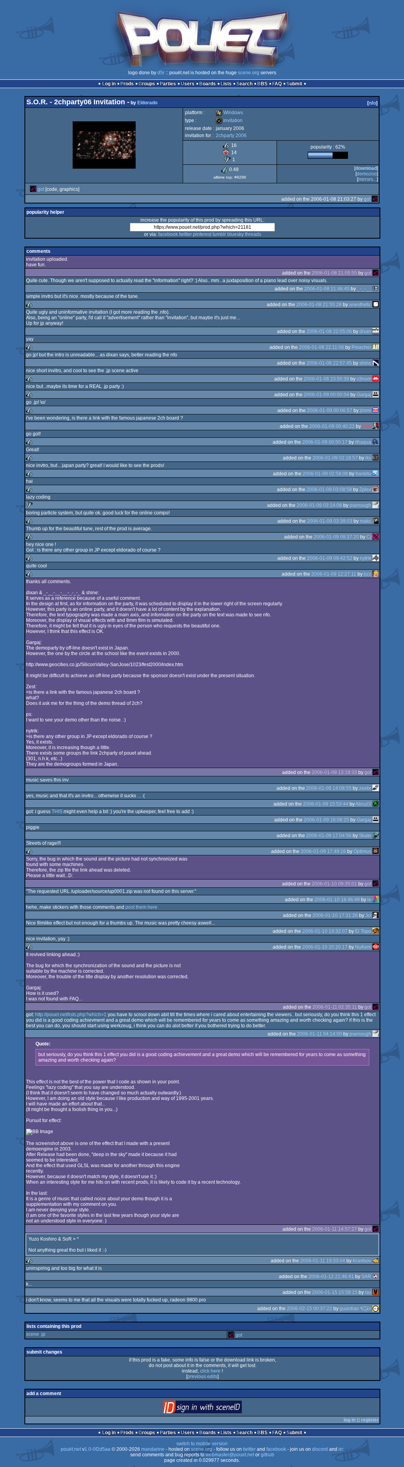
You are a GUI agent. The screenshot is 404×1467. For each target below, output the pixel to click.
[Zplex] (375, 489)
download (366, 168)
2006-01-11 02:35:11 (334, 1007)
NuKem (363, 947)
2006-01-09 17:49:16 (323, 851)
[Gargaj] (375, 394)
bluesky (235, 234)
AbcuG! (363, 804)
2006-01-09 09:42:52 (329, 558)
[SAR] (375, 1276)
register (370, 1420)
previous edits (202, 1376)
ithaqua (363, 442)
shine (365, 363)
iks (368, 458)
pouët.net (71, 1449)
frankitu (363, 473)
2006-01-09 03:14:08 (319, 505)
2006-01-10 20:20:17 (325, 947)
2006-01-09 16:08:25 (326, 820)
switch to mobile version (202, 1443)
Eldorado (147, 102)
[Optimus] (375, 851)
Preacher (361, 347)
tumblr (219, 234)
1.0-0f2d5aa (97, 1449)
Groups (146, 84)
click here (210, 1371)
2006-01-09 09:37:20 (336, 537)
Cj (369, 537)
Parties (168, 84)
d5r (161, 72)
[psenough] (375, 505)
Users (188, 84)
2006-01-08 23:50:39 (326, 379)
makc (365, 521)
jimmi (365, 410)
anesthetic (360, 304)
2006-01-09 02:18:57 (335, 458)
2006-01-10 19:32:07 (325, 931)
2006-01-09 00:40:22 (332, 426)
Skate (365, 835)
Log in (109, 84)
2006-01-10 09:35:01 (334, 884)
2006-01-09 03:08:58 (329, 489)
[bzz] (375, 574)
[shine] (375, 363)
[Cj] (375, 537)
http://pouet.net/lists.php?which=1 (71, 1014)
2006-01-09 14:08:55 (329, 788)
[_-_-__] (375, 289)
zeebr (365, 788)
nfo (372, 103)
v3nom (364, 379)
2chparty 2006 (231, 135)
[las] (375, 1292)
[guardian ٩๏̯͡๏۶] (375, 1308)
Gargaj (364, 394)
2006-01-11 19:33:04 (322, 1261)
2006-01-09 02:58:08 (325, 473)
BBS (262, 84)
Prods (127, 84)
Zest (366, 426)
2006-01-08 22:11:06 (321, 347)
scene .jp (35, 1334)
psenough (360, 505)
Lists (226, 84)
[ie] (375, 899)
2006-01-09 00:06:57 (329, 410)
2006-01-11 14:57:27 (334, 1229)
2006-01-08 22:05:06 (329, 331)
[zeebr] (375, 788)
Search (244, 84)
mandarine (153, 1449)
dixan (365, 331)
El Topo (363, 931)
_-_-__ (364, 289)
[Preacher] (375, 347)
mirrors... (367, 179)
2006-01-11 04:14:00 (319, 1034)
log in (349, 1420)
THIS (57, 811)
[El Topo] (375, 931)
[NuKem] (375, 947)
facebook (168, 234)
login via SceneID (215, 1408)
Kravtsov (362, 1261)
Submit (294, 84)
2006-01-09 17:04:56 (329, 835)
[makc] (375, 521)
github (267, 1455)
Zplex (365, 489)
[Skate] (375, 835)
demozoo (367, 174)
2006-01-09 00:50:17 (325, 442)
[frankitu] (375, 473)
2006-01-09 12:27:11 (333, 574)
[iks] (375, 458)
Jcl (368, 915)
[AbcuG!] (375, 804)
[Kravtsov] (375, 1261)
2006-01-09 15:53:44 (325, 804)
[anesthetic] (375, 304)
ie (369, 899)
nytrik (365, 558)
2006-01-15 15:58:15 (334, 1292)
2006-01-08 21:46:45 (327, 289)
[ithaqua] (375, 442)
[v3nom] (375, 379)
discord (320, 1449)
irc (341, 1449)
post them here (141, 907)
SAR (366, 1276)
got (40, 189)
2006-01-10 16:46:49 (337, 899)
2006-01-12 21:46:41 (331, 1276)
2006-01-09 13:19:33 (334, 772)
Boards (207, 84)
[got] (33, 189)
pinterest (202, 234)
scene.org (248, 72)
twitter (185, 234)
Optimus (362, 851)
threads (253, 234)
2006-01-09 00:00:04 (326, 394)
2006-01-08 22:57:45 (329, 363)
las (368, 1292)
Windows (229, 112)
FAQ (277, 84)
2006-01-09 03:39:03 (329, 521)
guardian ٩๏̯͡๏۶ (355, 1308)
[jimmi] (375, 410)
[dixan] (375, 331)
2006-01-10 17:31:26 (335, 915)
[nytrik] (375, 558)
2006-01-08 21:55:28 (319, 304)
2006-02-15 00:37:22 (309, 1308)
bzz (367, 574)
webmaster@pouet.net (230, 1455)
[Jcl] (375, 915)
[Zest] (375, 426)
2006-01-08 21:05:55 (334, 273)
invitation (229, 120)
